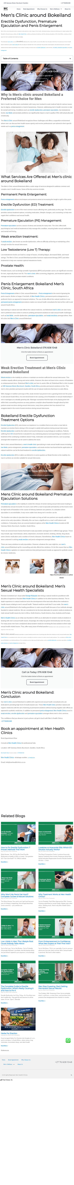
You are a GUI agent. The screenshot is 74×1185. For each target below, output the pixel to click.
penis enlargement (17, 126)
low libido (55, 47)
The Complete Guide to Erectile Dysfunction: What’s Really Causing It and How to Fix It (17, 988)
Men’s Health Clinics (8, 618)
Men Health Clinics (38, 296)
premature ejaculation (62, 47)
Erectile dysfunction (7, 209)
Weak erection (6, 377)
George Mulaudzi (31, 596)
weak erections (52, 315)
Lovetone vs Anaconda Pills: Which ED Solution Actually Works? (55, 848)
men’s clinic (10, 41)
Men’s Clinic (8, 120)
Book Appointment (28, 9)
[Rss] (71, 1075)
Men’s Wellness (55, 9)
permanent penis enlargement (11, 302)
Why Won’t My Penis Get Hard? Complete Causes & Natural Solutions (17, 895)
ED (12, 434)
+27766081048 (6, 721)
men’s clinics (15, 44)
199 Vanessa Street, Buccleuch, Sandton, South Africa (21, 386)
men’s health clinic (30, 444)
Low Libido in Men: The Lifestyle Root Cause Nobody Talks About (17, 942)
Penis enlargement (7, 199)
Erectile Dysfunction (8, 425)
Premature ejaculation (8, 225)
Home (18, 9)
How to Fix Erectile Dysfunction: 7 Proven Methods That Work (15, 848)
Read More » (4, 862)
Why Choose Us (42, 9)
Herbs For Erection (9, 1033)
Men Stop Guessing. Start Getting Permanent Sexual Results (52, 987)
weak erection (7, 241)
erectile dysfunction (41, 47)
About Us (67, 9)
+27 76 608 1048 (63, 1062)
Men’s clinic (29, 383)
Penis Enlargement (7, 293)
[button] (70, 58)
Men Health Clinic (22, 34)
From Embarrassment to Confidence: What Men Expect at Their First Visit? (54, 942)
